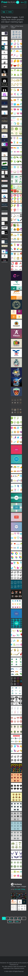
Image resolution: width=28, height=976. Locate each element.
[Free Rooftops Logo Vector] (16, 671)
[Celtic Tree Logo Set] (16, 700)
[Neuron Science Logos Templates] (16, 739)
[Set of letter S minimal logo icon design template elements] (5, 145)
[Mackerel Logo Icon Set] (16, 835)
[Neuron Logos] (16, 121)
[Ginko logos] (16, 73)
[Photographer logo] (16, 314)
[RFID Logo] (16, 266)
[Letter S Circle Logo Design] (5, 154)
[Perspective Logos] (16, 44)
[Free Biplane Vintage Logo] (16, 758)
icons (10, 12)
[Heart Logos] (16, 111)
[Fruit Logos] (16, 63)
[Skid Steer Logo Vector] (16, 575)
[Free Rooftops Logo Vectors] (16, 603)
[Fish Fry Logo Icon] (16, 825)
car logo (17, 889)
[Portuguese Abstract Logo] (16, 729)
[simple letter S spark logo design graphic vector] (5, 57)
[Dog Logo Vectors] (16, 748)
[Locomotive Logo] (16, 304)
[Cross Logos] (16, 208)
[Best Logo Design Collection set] (5, 173)
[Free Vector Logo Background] (16, 449)
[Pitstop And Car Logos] (16, 478)
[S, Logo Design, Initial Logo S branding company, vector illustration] (5, 48)
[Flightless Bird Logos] (16, 632)
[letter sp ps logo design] (5, 34)
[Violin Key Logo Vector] (16, 710)
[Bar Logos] (16, 227)
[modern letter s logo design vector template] (5, 252)
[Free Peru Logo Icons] (16, 719)
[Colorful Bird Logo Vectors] (16, 565)
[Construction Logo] (16, 275)
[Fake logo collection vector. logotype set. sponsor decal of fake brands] (5, 85)
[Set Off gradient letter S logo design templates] (5, 150)
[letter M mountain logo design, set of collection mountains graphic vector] (5, 238)
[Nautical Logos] (16, 34)
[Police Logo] (16, 362)
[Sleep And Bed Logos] (16, 874)
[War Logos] (16, 140)
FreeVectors (10, 2)
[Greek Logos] (16, 256)
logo (4, 12)
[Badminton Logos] (16, 53)
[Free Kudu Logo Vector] (16, 854)
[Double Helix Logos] (16, 488)
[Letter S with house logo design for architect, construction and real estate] (5, 52)
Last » (17, 921)
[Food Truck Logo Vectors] (16, 468)
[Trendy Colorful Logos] (16, 430)
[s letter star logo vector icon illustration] (5, 196)
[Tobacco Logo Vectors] (16, 652)
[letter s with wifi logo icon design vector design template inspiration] (5, 103)
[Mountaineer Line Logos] (16, 584)
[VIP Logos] (16, 237)
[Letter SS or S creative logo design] (5, 89)
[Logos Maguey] (16, 179)
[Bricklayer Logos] (16, 102)
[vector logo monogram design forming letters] (5, 80)
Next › (10, 921)
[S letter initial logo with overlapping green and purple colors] (5, 43)
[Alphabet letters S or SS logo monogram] (5, 38)
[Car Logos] (16, 150)
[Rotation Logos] (16, 198)
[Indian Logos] (16, 82)
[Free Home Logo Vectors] (16, 690)
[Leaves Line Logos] (16, 681)
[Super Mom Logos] (16, 536)
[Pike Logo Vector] (16, 845)
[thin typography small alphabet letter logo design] (5, 168)
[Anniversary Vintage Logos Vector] (16, 594)
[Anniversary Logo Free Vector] (16, 401)
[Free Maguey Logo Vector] (16, 864)
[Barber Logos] (16, 217)
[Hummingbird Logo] (16, 285)
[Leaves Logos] (16, 159)
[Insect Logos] (16, 246)
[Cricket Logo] (16, 372)
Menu (22, 2)
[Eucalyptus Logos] (16, 131)
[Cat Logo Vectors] (16, 439)
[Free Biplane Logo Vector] (16, 787)
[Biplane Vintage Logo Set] (16, 777)
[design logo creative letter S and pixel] (5, 113)
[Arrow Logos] (16, 92)
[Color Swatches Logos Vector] (16, 555)
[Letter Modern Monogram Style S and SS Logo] (5, 256)
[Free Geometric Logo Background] (16, 459)
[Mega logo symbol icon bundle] (5, 210)
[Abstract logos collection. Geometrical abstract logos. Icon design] (5, 214)
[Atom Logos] (16, 169)
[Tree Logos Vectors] (16, 420)
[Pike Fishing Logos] (16, 642)
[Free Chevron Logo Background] (16, 517)
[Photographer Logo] (16, 333)
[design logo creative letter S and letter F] (5, 66)
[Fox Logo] (16, 295)
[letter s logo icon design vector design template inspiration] (5, 140)
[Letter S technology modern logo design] (5, 94)
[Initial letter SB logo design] (5, 71)
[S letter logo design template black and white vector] (5, 126)
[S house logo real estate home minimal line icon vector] (5, 233)
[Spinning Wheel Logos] (16, 768)
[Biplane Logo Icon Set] (16, 806)
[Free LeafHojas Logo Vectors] (16, 661)
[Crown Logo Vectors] (16, 796)
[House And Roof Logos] (16, 546)
